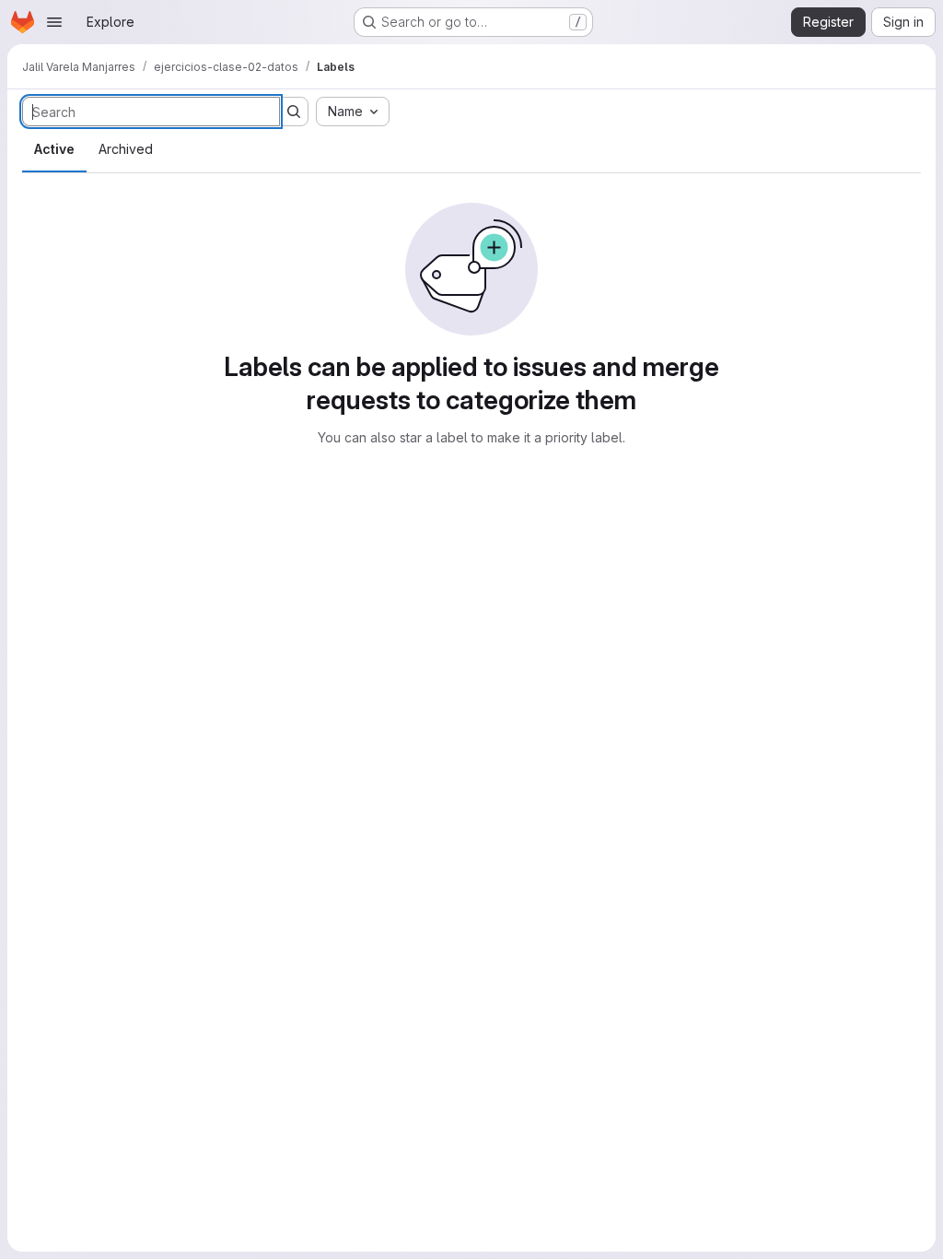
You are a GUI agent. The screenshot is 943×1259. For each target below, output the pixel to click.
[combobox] (353, 111)
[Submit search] (294, 111)
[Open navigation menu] (54, 22)
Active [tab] (54, 149)
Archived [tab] (126, 149)
